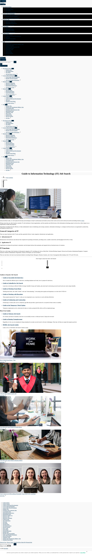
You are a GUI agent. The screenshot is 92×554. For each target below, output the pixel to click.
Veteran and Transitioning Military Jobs (15, 44)
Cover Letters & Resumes (9, 13)
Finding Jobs (9, 8)
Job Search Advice (7, 6)
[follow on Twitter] (7, 546)
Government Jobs (10, 45)
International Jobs (10, 48)
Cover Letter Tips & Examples (13, 15)
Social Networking (10, 30)
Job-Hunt (2, 2)
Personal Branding (10, 29)
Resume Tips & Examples (12, 16)
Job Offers (8, 10)
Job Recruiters (9, 27)
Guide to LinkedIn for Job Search (13, 283)
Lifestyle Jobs (9, 52)
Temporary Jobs (9, 49)
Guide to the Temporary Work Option (14, 305)
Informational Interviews (11, 23)
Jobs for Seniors (9, 53)
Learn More (82, 552)
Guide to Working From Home (12, 289)
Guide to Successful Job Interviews (13, 277)
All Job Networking (10, 32)
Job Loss (8, 37)
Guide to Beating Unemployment (12, 319)
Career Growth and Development (13, 36)
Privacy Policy (10, 542)
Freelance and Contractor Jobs (12, 47)
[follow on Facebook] (10, 546)
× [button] (86, 552)
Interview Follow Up (10, 22)
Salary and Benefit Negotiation (10, 534)
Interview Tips (6, 19)
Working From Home (11, 38)
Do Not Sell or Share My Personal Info (23, 542)
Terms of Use (3, 542)
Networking (5, 26)
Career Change (9, 34)
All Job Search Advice (11, 12)
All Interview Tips (10, 25)
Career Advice (6, 33)
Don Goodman (9, 177)
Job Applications (9, 9)
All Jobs (8, 55)
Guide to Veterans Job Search (11, 314)
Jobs (4, 41)
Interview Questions (10, 20)
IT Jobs (82, 220)
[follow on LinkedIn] (9, 546)
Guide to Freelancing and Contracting (14, 300)
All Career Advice (10, 40)
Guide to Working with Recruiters (13, 294)
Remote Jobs (9, 43)
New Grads (8, 50)
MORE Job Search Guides (11, 325)
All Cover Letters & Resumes (12, 18)
